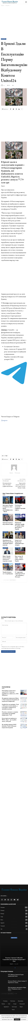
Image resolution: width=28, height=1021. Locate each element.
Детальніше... (4, 895)
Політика (2, 910)
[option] (14, 951)
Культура (2, 913)
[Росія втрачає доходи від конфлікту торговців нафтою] (20, 500)
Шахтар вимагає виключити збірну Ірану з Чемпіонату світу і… (17, 988)
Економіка (5, 514)
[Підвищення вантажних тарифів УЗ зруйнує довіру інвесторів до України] (20, 517)
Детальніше (23, 1019)
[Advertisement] (14, 22)
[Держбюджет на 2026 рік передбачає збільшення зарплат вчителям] (8, 535)
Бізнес (2, 919)
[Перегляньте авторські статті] (14, 468)
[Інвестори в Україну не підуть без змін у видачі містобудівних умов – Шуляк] (8, 500)
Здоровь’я (2, 922)
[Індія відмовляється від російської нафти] (8, 517)
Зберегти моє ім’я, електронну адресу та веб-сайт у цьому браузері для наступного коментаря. (12, 647)
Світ (1, 929)
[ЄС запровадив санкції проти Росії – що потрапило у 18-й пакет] (20, 567)
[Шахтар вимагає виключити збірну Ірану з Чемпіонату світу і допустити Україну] (4, 989)
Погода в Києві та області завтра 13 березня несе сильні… (17, 981)
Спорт (2, 916)
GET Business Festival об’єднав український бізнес (15, 975)
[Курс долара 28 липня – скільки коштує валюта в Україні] (20, 551)
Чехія (13, 1009)
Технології (3, 926)
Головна (5, 1001)
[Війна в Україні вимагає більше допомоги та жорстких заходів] (8, 551)
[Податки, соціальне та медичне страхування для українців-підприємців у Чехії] (23, 713)
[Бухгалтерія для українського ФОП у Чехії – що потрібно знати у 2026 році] (23, 720)
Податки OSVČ (14, 937)
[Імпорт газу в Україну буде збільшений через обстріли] (20, 535)
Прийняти (17, 1019)
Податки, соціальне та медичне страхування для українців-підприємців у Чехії (14, 959)
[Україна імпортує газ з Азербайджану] (8, 567)
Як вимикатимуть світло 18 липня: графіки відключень (8, 484)
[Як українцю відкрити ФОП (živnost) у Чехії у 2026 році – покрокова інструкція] (23, 726)
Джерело (4, 420)
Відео (21, 1006)
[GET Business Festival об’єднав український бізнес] (4, 976)
